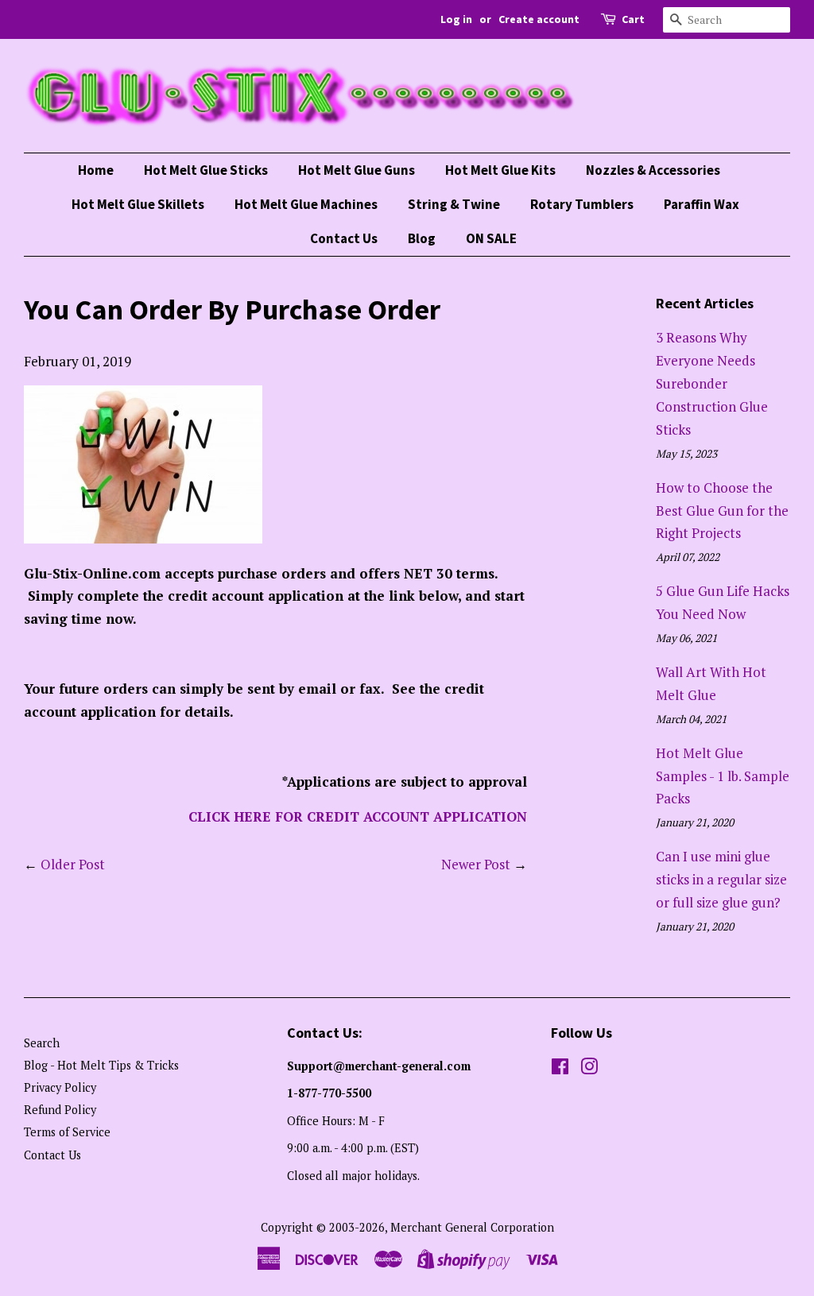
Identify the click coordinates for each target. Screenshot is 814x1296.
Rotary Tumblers (582, 204)
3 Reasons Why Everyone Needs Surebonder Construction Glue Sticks (712, 383)
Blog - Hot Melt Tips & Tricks (101, 1065)
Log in (456, 19)
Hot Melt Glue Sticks (206, 170)
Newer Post (475, 864)
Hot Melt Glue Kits (500, 170)
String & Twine (454, 204)
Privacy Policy (60, 1087)
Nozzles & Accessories (653, 170)
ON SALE (491, 238)
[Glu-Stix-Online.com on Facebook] (560, 1069)
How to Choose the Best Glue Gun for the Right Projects (722, 510)
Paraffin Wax (701, 204)
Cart (633, 19)
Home (96, 170)
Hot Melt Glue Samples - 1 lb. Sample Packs (722, 776)
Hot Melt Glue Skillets (138, 204)
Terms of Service (67, 1131)
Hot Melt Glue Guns (356, 170)
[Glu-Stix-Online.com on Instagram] (589, 1069)
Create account (538, 19)
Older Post (73, 864)
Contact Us (344, 238)
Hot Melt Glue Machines (306, 204)
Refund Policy (60, 1109)
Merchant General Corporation (472, 1227)
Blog (422, 238)
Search (42, 1042)
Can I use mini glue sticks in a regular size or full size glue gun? (721, 879)
